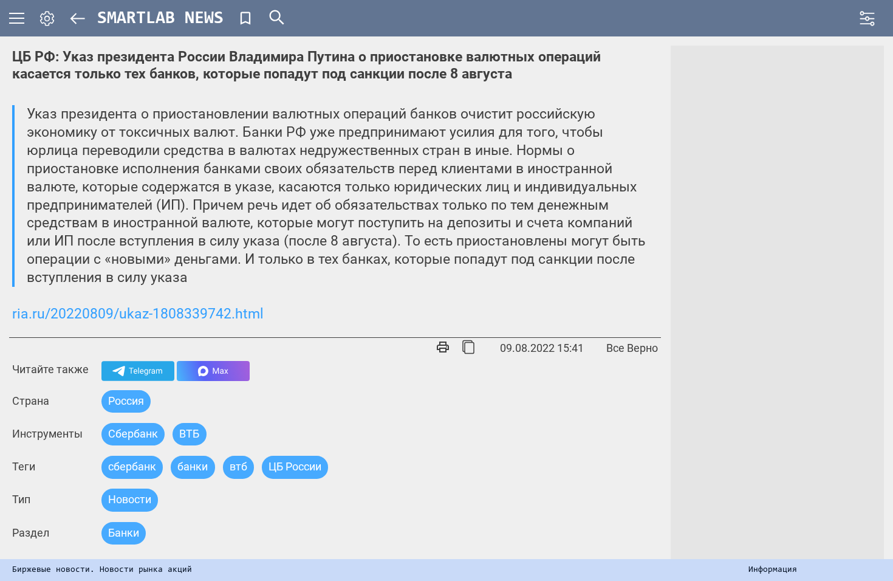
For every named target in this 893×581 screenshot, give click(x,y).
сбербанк (132, 466)
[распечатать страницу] (443, 348)
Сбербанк (133, 433)
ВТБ (189, 433)
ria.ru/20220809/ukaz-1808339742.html (138, 314)
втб (238, 466)
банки (192, 466)
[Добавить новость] (245, 18)
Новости (129, 499)
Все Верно (632, 348)
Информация (772, 570)
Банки (123, 532)
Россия (126, 400)
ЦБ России (295, 466)
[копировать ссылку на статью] (468, 348)
